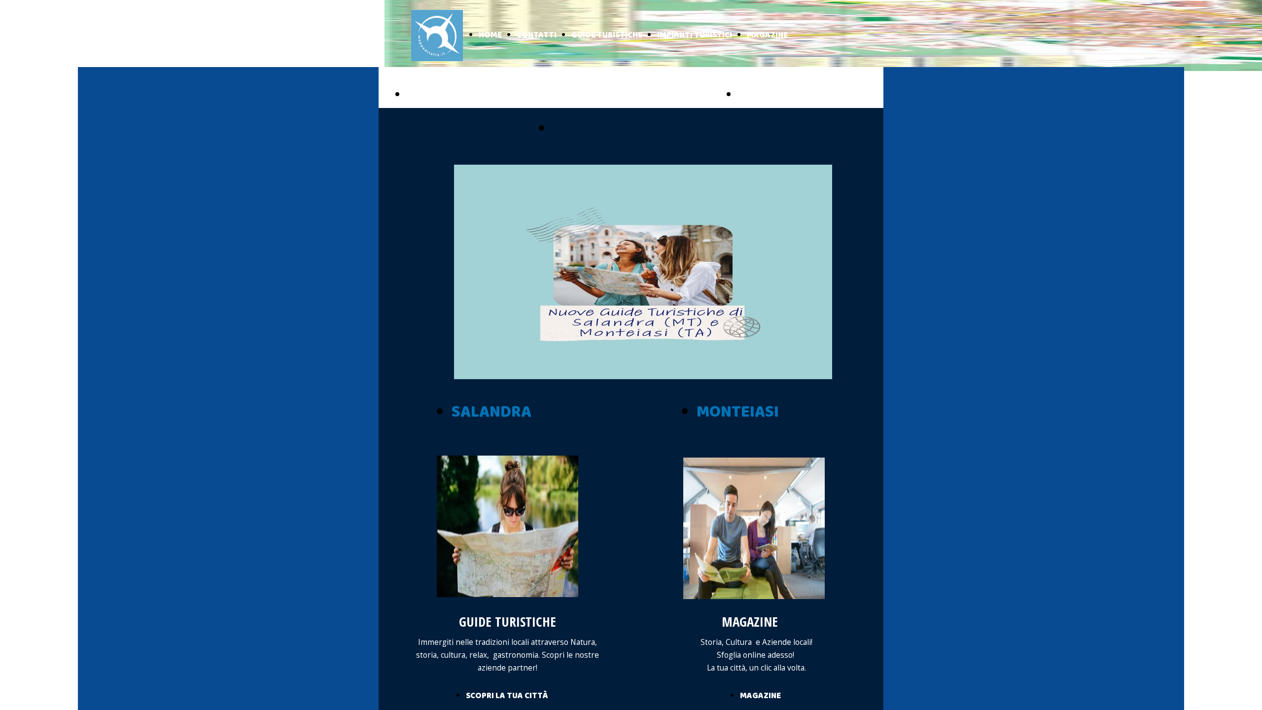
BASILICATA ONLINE (792, 95)
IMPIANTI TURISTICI (694, 35)
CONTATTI (537, 35)
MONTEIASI (738, 412)
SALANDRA (491, 412)
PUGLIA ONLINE (449, 95)
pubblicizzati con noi (624, 129)
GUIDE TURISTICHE (606, 35)
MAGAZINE (767, 35)
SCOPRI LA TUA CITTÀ (507, 696)
